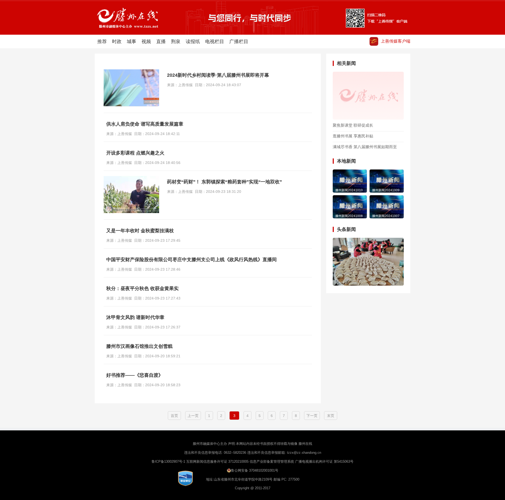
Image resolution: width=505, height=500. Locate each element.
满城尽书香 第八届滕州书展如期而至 (365, 147)
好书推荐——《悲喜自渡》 (134, 375)
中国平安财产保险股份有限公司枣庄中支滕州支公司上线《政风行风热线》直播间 (191, 259)
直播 (161, 41)
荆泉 (175, 41)
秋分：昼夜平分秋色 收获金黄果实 (142, 288)
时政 (117, 41)
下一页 (311, 416)
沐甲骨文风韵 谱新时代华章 (135, 317)
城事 (131, 41)
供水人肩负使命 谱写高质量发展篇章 (144, 124)
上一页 (193, 416)
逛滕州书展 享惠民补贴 (353, 136)
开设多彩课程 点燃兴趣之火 (135, 153)
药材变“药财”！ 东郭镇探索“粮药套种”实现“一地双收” (224, 181)
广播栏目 (238, 41)
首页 (174, 416)
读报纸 (193, 41)
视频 (146, 41)
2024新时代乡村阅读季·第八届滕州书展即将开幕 (218, 75)
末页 (330, 416)
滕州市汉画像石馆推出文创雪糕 (139, 346)
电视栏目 (214, 41)
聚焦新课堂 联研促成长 (353, 125)
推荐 (102, 41)
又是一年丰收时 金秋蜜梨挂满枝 (140, 230)
